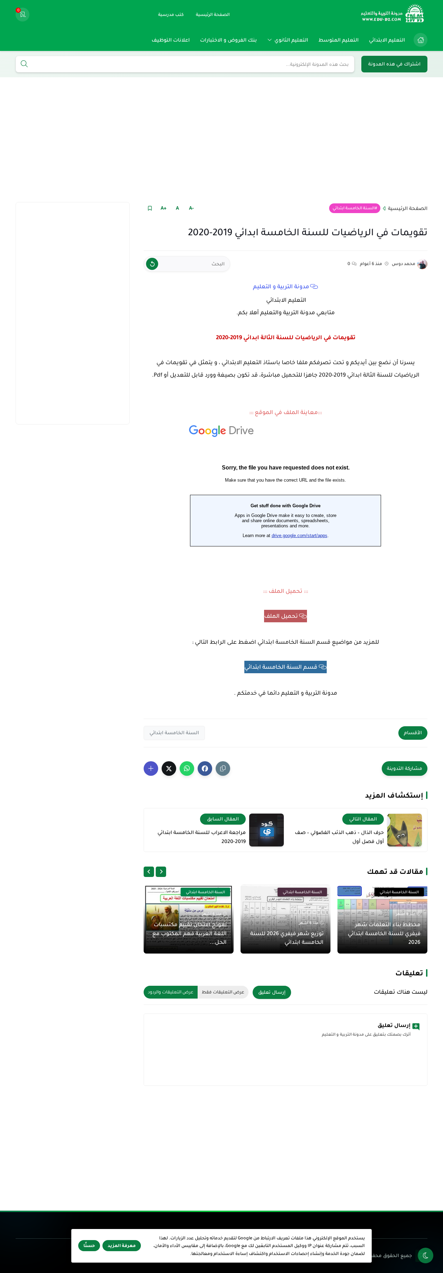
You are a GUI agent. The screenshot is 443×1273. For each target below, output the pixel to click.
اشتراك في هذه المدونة (394, 64)
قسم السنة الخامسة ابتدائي (280, 667)
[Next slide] (149, 872)
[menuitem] (418, 40)
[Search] (24, 64)
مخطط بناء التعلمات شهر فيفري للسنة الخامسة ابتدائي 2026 (384, 933)
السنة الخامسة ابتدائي (353, 208)
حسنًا (89, 1245)
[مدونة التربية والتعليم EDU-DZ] (392, 14)
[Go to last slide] (161, 872)
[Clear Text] (152, 264)
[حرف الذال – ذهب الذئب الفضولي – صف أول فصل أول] (404, 830)
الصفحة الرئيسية (407, 208)
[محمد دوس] (422, 264)
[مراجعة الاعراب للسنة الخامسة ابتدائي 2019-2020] (266, 830)
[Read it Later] (150, 208)
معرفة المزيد (122, 1245)
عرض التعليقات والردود (170, 992)
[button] (205, 768)
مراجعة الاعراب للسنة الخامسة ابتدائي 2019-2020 (201, 836)
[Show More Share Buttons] (151, 768)
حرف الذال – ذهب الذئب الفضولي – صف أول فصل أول (339, 836)
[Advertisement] (221, 139)
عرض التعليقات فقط (223, 992)
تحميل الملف (281, 616)
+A (163, 208)
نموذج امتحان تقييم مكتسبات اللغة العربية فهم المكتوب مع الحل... (189, 933)
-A (191, 208)
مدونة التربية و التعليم (281, 286)
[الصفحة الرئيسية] (420, 40)
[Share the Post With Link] (223, 768)
